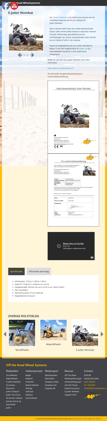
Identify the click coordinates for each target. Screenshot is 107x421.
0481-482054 (89, 382)
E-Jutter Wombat (59, 17)
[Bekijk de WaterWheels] (53, 330)
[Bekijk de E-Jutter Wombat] (85, 333)
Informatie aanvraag (39, 271)
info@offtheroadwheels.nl (95, 388)
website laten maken (80, 418)
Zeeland (29, 394)
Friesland (30, 382)
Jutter (8, 407)
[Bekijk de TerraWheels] (22, 333)
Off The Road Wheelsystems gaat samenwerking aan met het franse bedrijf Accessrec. (73, 381)
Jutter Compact (12, 391)
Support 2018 (70, 394)
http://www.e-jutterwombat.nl (61, 68)
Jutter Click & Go (13, 394)
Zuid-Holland (31, 398)
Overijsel (29, 391)
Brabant (29, 378)
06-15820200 (89, 385)
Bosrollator (50, 378)
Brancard (10, 388)
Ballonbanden (51, 375)
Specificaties (16, 271)
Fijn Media (97, 418)
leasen (82, 48)
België (28, 375)
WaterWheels (53, 344)
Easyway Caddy (51, 382)
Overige (29, 388)
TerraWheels (22, 349)
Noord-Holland (32, 385)
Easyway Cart (51, 385)
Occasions (10, 385)
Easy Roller (11, 404)
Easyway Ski (50, 388)
